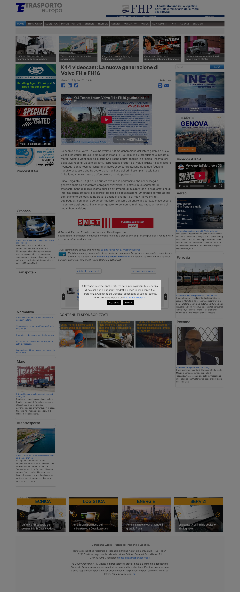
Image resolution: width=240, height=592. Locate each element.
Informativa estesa (134, 297)
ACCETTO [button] (114, 302)
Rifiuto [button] (128, 302)
